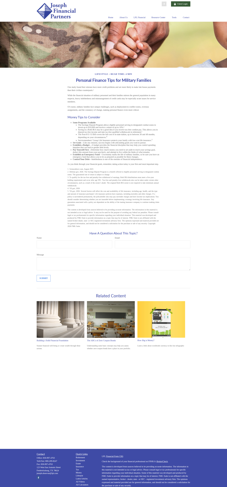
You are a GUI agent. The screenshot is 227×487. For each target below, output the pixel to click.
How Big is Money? (145, 340)
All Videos (80, 482)
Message (40, 255)
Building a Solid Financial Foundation (52, 340)
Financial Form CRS (114, 456)
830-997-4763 (49, 458)
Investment (80, 460)
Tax (77, 469)
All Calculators (82, 485)
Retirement (80, 457)
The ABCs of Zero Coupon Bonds (101, 340)
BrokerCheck (162, 461)
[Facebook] (164, 4)
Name (39, 238)
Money (79, 472)
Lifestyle (79, 476)
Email (117, 238)
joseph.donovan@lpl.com (47, 473)
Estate (78, 463)
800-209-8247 (51, 461)
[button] (110, 17)
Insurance (80, 466)
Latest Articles (82, 479)
